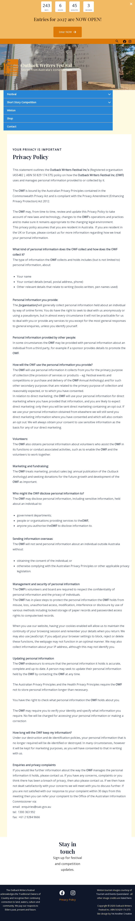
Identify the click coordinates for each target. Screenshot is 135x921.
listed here (126, 898)
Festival (11, 94)
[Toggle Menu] (108, 94)
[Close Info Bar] (131, 4)
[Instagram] (129, 41)
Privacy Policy (67, 899)
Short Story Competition (21, 102)
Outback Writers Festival (46, 65)
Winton (11, 110)
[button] (67, 32)
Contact (11, 126)
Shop (10, 118)
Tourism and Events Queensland (112, 894)
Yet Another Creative (121, 913)
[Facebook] (124, 41)
